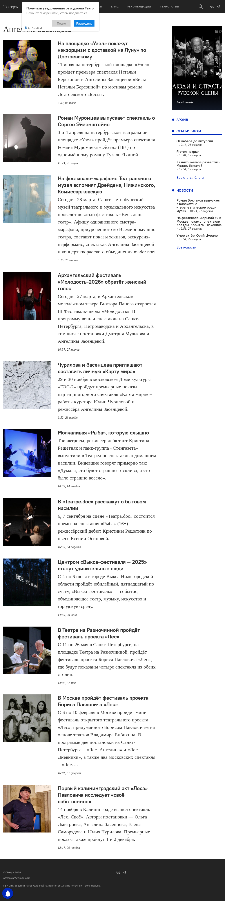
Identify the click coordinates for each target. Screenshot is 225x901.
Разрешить (84, 23)
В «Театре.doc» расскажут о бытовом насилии (102, 504)
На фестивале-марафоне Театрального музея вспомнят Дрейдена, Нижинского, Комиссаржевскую (106, 185)
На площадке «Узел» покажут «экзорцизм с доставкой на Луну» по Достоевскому (102, 50)
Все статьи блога (190, 177)
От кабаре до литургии (194, 141)
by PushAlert (35, 28)
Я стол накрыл (188, 151)
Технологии (169, 6)
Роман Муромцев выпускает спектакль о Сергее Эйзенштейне (106, 121)
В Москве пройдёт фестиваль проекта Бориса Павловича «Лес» (103, 701)
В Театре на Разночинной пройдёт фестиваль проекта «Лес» (99, 633)
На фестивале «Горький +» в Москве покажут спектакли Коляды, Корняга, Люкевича (198, 221)
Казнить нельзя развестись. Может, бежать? (198, 164)
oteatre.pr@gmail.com (17, 877)
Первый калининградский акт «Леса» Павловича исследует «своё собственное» (103, 795)
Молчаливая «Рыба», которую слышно (103, 432)
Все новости (186, 247)
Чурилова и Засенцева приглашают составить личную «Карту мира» (100, 368)
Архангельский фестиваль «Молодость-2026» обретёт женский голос (102, 282)
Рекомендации (139, 6)
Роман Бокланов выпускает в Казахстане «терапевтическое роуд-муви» (198, 205)
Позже (61, 23)
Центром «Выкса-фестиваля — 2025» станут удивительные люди (102, 565)
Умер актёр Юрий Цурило (197, 235)
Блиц (115, 6)
